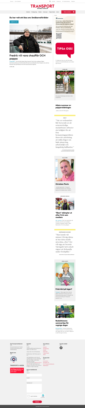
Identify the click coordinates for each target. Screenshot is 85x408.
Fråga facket (52, 12)
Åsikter (40, 12)
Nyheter (28, 12)
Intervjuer (45, 12)
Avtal (57, 12)
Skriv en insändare (18, 1)
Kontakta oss (59, 1)
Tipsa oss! (11, 1)
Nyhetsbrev (73, 1)
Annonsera (53, 1)
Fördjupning (34, 12)
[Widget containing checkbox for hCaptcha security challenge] (36, 396)
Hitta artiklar (67, 12)
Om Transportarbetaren (66, 1)
